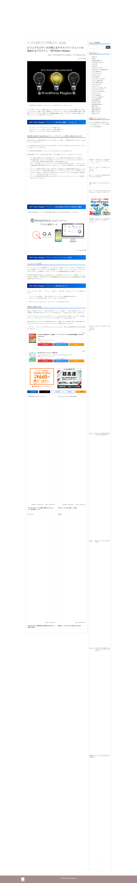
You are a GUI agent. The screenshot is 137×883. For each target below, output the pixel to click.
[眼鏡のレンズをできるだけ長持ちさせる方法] (90, 183)
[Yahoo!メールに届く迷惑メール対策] (92, 170)
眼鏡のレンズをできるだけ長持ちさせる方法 (69, 625)
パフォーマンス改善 (97, 91)
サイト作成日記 (96, 82)
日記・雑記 (95, 108)
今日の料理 (95, 100)
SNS (93, 58)
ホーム (28, 42)
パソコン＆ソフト (96, 89)
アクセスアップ (96, 67)
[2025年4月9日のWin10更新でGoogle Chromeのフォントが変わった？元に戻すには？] (91, 191)
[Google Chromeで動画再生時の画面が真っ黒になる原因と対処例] (91, 175)
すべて (43, 42)
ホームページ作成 (96, 97)
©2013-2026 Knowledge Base (68, 878)
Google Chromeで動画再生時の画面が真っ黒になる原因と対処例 (41, 626)
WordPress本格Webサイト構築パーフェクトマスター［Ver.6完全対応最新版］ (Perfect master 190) (60, 335)
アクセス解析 (95, 71)
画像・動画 (95, 109)
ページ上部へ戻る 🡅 (80, 250)
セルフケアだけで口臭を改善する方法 (102, 756)
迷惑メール (95, 113)
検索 (108, 47)
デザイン (94, 86)
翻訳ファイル (95, 111)
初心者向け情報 (96, 104)
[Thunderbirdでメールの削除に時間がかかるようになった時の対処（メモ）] (92, 161)
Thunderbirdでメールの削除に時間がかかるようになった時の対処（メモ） (41, 508)
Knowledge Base (35, 7)
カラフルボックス (94, 124)
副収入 (93, 106)
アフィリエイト (96, 73)
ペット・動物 (95, 95)
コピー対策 (95, 77)
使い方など (95, 102)
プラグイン (55, 42)
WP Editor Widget (54, 113)
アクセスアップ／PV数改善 (99, 69)
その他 (93, 66)
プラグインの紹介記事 (35, 42)
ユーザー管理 (95, 98)
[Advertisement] (68, 24)
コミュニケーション (97, 78)
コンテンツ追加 (62, 42)
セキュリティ (95, 84)
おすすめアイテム (96, 62)
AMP (93, 56)
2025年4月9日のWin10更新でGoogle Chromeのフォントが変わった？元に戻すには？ (102, 649)
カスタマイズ (95, 75)
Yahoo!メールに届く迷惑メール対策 (67, 507)
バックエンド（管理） (97, 87)
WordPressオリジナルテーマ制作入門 (48, 352)
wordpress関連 (49, 42)
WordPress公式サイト (64, 271)
